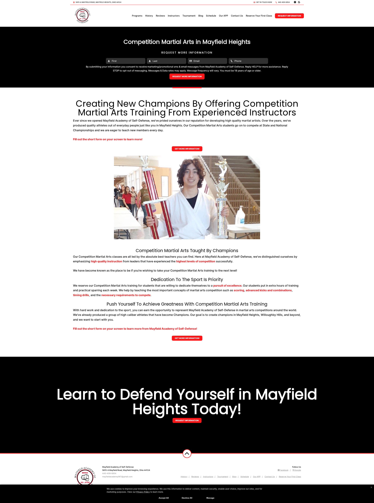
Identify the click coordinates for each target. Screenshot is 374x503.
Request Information (289, 16)
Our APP (223, 15)
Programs (137, 15)
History (149, 15)
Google (297, 470)
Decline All (187, 498)
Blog (200, 15)
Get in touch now (264, 2)
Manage (210, 498)
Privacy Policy (143, 492)
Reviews (160, 15)
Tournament (188, 15)
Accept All (164, 498)
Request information (187, 420)
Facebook (283, 470)
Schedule (211, 15)
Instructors (174, 15)
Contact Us (237, 15)
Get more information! (187, 149)
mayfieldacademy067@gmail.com (117, 476)
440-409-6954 (284, 2)
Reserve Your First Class (259, 15)
